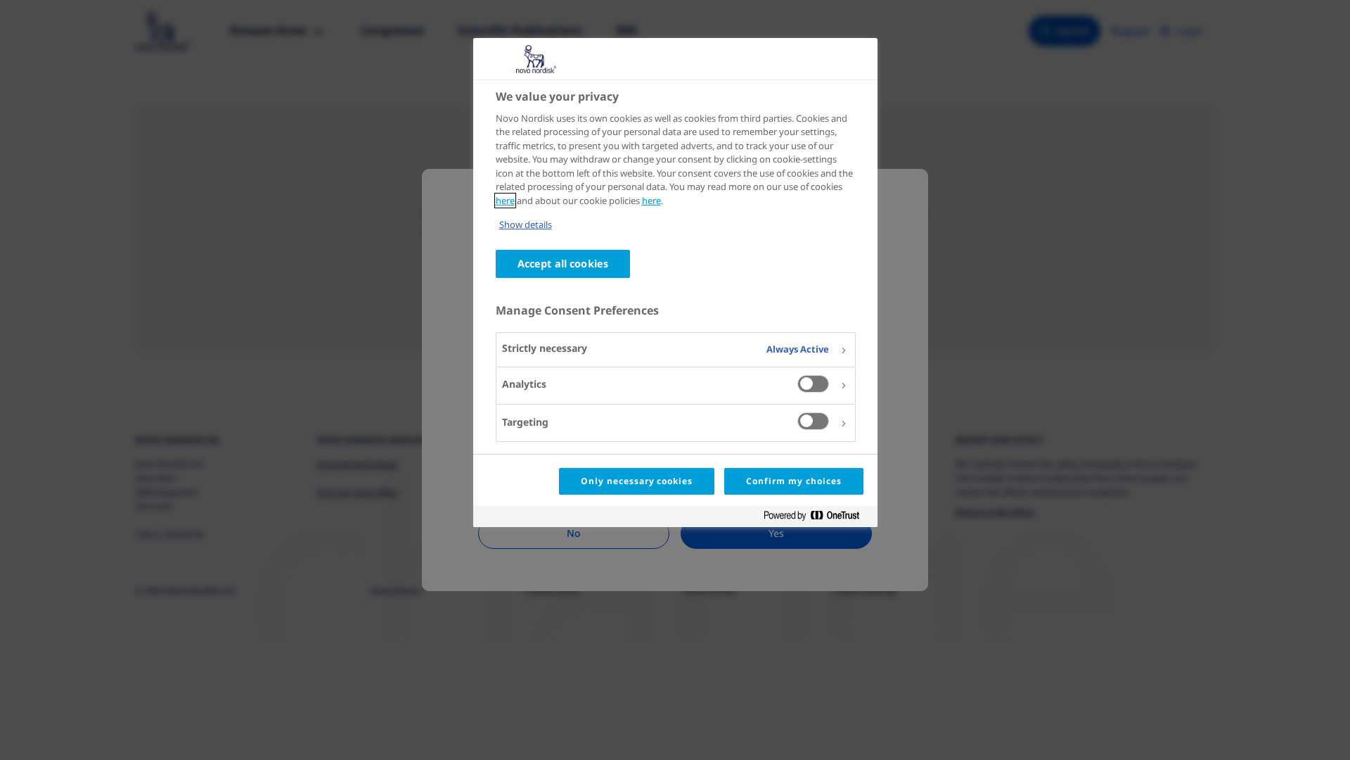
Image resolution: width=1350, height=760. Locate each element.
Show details (525, 224)
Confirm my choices (793, 481)
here (505, 200)
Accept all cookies (563, 263)
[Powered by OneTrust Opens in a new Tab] (817, 518)
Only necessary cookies (637, 481)
